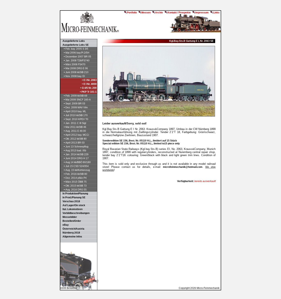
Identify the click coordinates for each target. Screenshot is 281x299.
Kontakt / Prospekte (179, 12)
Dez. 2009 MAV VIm (76, 107)
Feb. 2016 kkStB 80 (76, 174)
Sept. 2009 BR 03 (75, 103)
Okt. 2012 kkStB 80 (76, 138)
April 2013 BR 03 (75, 142)
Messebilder (69, 217)
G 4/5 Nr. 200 (89, 87)
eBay (65, 224)
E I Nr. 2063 (90, 80)
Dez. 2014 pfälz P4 (76, 177)
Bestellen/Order (71, 221)
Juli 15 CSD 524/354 (77, 166)
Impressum (202, 12)
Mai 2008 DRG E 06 (76, 68)
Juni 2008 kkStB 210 (76, 72)
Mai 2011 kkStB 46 (75, 127)
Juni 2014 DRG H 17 (77, 158)
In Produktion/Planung (74, 193)
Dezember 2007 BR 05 (78, 56)
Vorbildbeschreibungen (75, 213)
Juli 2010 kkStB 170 (76, 115)
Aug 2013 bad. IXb (75, 150)
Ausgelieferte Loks (73, 41)
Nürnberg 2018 (70, 232)
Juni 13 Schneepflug (76, 146)
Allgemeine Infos (71, 236)
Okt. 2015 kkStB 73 (76, 185)
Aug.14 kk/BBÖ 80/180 (78, 162)
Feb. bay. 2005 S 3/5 (76, 48)
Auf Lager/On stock (73, 205)
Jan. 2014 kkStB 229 (76, 154)
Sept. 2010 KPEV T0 (76, 119)
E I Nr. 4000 (90, 84)
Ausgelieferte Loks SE (75, 44)
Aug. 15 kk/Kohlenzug (77, 170)
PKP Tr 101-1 (89, 91)
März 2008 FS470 (75, 64)
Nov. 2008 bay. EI (75, 76)
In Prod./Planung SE (73, 197)
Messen (146, 12)
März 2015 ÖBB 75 (76, 181)
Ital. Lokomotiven (71, 209)
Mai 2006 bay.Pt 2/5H (77, 52)
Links (216, 12)
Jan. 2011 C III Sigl (75, 123)
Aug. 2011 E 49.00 (75, 131)
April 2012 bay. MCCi (77, 134)
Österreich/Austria (72, 228)
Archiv (159, 12)
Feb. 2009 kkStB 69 (76, 95)
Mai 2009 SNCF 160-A (78, 99)
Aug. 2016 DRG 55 (76, 189)
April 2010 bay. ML (75, 111)
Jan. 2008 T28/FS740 (77, 60)
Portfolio (132, 12)
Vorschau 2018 (70, 201)
